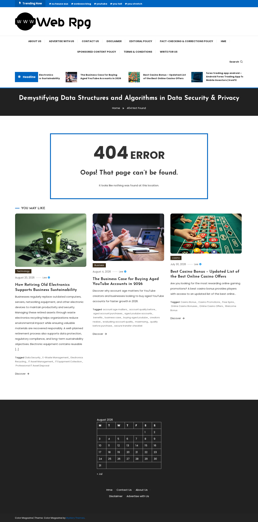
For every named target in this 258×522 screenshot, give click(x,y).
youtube (102, 3)
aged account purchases (107, 313)
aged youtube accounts (138, 313)
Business (99, 265)
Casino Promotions (209, 302)
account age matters (115, 309)
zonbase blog (82, 3)
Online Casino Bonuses (184, 306)
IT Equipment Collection (68, 361)
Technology (23, 271)
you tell (117, 3)
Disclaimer (114, 41)
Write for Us (168, 52)
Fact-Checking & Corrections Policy (186, 41)
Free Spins (228, 302)
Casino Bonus (188, 302)
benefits (97, 317)
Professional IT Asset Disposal (32, 365)
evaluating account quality (118, 321)
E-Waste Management (55, 357)
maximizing (141, 321)
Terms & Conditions (138, 52)
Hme (223, 41)
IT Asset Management (40, 361)
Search (234, 62)
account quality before (142, 309)
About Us (34, 41)
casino (176, 257)
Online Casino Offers (211, 306)
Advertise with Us (61, 41)
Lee (45, 277)
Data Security (32, 357)
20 (128, 452)
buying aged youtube (135, 317)
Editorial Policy (140, 41)
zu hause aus (60, 3)
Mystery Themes (75, 518)
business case (113, 317)
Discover (20, 373)
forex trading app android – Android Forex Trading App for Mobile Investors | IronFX (220, 76)
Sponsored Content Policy (96, 52)
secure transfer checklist (128, 325)
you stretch (134, 3)
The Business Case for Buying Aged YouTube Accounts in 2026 (95, 76)
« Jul (99, 474)
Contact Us (90, 41)
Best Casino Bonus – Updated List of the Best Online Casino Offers (159, 76)
